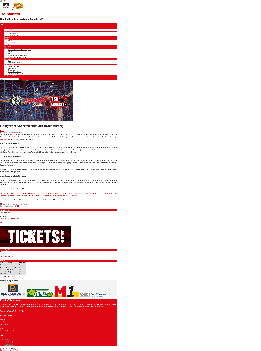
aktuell (10, 41)
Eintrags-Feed (8, 341)
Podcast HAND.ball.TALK (17, 57)
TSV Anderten (10, 14)
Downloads (12, 68)
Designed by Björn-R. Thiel (9, 350)
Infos (9, 61)
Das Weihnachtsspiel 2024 (9, 206)
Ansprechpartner (13, 66)
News (10, 30)
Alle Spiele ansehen (6, 223)
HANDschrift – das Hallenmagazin (19, 50)
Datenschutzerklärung (15, 72)
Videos (10, 53)
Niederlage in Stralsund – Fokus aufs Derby (15, 204)
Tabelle (6, 39)
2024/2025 (11, 44)
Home (6, 28)
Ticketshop (7, 46)
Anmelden (7, 339)
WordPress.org (9, 345)
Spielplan (7, 37)
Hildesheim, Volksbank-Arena (9, 218)
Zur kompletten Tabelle (7, 276)
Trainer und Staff (13, 35)
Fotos (10, 52)
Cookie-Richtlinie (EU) (15, 74)
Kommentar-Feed (9, 343)
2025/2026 (11, 42)
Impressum (11, 70)
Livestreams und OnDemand (17, 55)
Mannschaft (8, 31)
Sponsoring (7, 59)
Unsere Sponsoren (14, 63)
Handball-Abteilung (10, 75)
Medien (6, 48)
